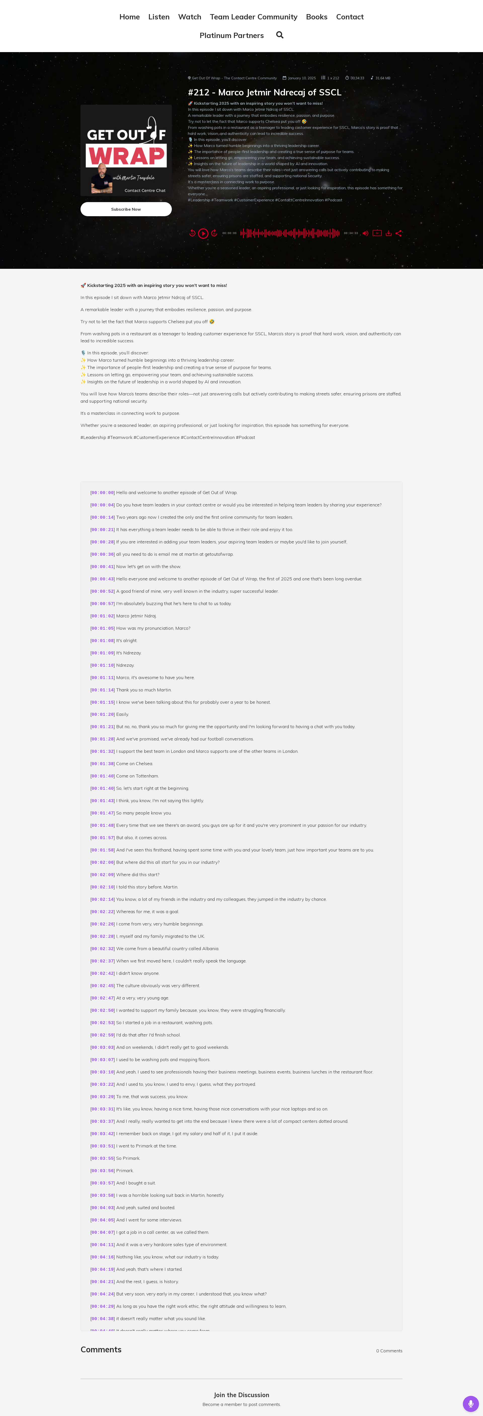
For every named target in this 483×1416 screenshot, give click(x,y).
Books (317, 16)
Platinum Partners (232, 35)
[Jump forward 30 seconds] (214, 232)
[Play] (203, 233)
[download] (388, 233)
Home (129, 16)
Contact (350, 16)
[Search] (278, 35)
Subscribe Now (126, 209)
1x (377, 233)
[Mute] (365, 233)
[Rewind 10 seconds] (192, 232)
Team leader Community (254, 16)
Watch (189, 16)
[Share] (398, 233)
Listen (159, 16)
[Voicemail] (470, 1404)
